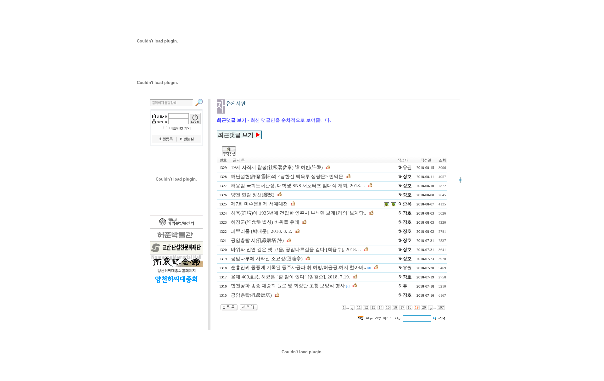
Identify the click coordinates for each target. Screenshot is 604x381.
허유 (402, 286)
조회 (442, 160)
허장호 (404, 176)
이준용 (404, 203)
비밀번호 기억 (180, 128)
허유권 (404, 167)
